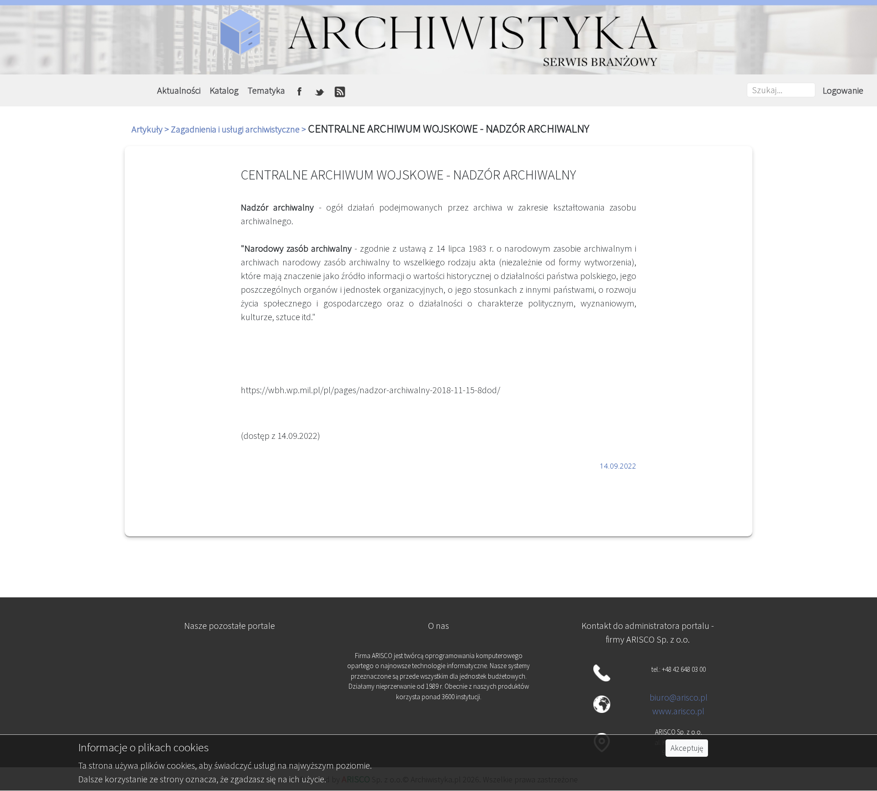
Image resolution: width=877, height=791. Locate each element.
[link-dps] (229, 660)
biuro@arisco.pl (679, 697)
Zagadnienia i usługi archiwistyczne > (239, 129)
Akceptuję (687, 748)
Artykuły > (151, 129)
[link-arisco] (229, 705)
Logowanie (843, 90)
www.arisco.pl (678, 711)
